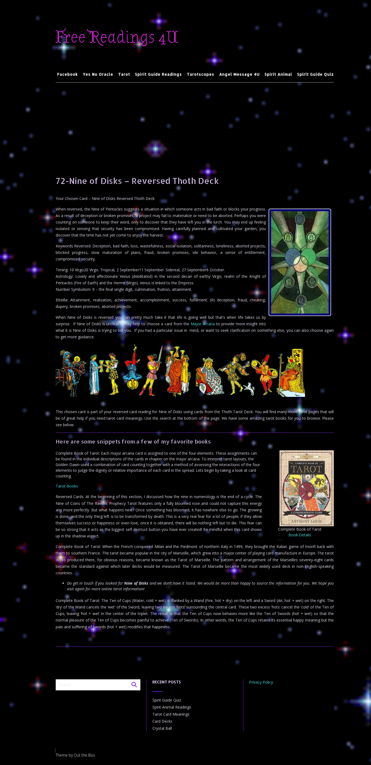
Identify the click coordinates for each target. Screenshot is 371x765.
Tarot (124, 74)
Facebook (67, 74)
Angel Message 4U (239, 74)
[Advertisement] (195, 123)
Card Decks (162, 721)
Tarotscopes (200, 74)
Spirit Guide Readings (158, 74)
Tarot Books (67, 486)
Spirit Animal (278, 74)
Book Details (299, 534)
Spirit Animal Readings (171, 707)
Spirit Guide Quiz (315, 74)
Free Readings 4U (117, 37)
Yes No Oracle (98, 74)
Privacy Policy (261, 682)
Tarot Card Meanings (171, 714)
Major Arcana (203, 323)
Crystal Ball (162, 728)
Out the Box (84, 755)
